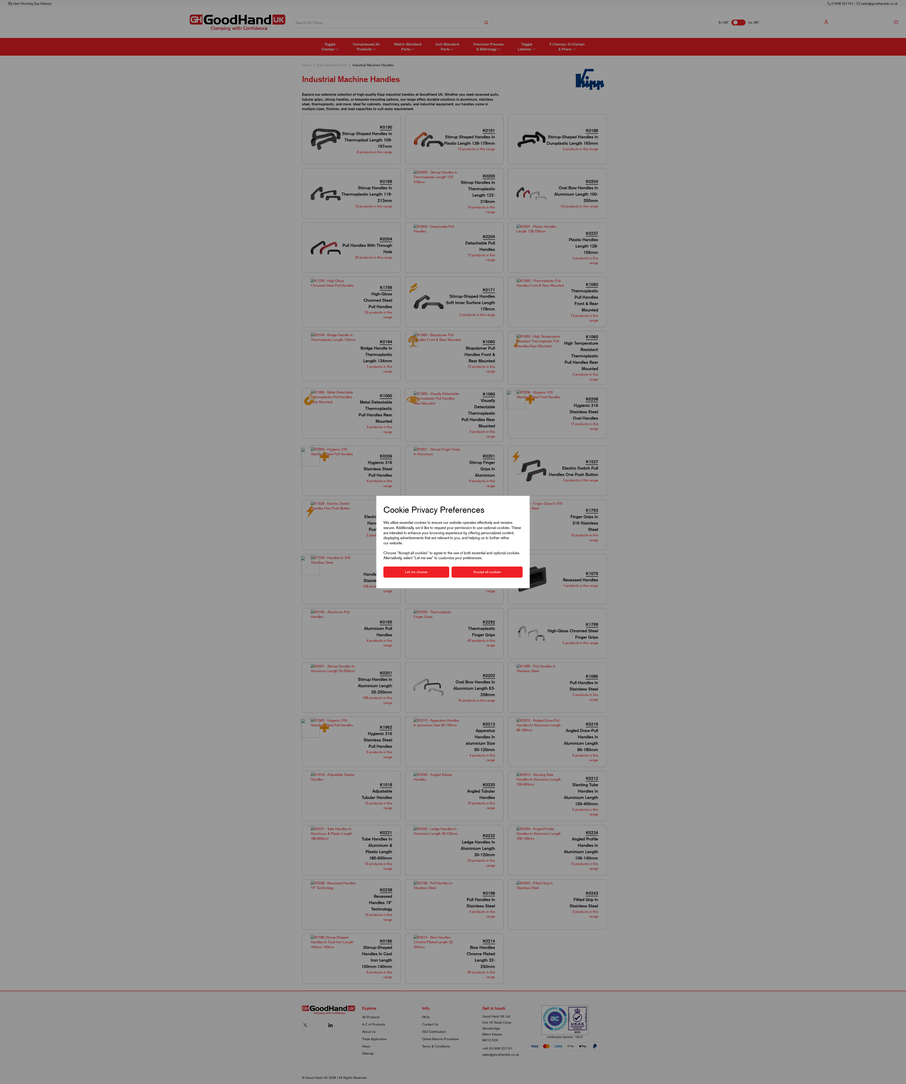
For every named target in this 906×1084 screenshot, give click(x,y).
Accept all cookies (487, 572)
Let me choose (416, 572)
